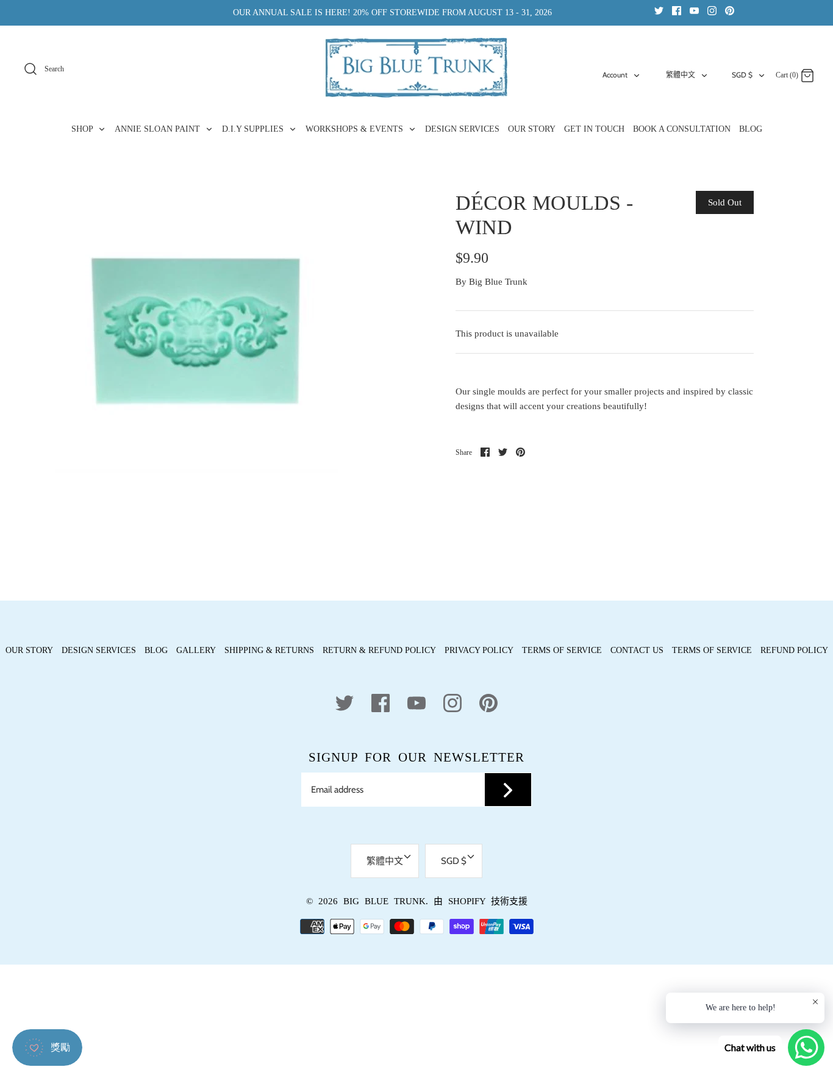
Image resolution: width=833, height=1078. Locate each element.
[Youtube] (694, 10)
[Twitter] (658, 10)
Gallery (196, 650)
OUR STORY (532, 129)
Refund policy (794, 650)
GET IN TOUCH (594, 129)
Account (614, 74)
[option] (197, 332)
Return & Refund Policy (379, 650)
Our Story (29, 650)
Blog (156, 650)
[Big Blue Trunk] (416, 68)
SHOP (83, 129)
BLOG (750, 129)
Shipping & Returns (269, 650)
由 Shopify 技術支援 (480, 901)
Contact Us (636, 650)
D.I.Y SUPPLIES (254, 129)
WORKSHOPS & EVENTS (356, 129)
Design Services (99, 650)
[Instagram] (712, 10)
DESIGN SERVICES (462, 129)
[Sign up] (508, 789)
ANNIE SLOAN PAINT (158, 129)
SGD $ (742, 74)
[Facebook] (676, 10)
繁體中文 (680, 74)
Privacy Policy (479, 650)
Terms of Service (562, 650)
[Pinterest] (729, 10)
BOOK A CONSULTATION (682, 129)
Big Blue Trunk (498, 282)
